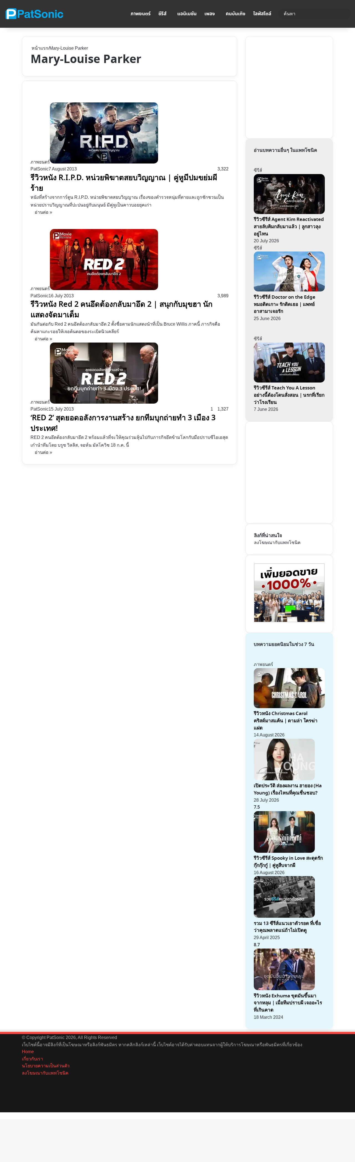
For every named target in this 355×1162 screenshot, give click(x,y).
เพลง (209, 13)
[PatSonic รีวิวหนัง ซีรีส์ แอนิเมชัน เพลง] (34, 13)
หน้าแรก (39, 48)
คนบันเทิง (235, 13)
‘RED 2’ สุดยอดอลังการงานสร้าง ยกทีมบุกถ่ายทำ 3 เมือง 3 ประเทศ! (123, 423)
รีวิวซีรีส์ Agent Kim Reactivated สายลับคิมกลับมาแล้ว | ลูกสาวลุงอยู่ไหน (289, 226)
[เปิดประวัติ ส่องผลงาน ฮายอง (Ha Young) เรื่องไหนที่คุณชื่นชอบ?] (284, 778)
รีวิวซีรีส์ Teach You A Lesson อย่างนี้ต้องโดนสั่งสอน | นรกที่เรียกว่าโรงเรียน (289, 395)
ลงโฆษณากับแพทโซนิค (277, 542)
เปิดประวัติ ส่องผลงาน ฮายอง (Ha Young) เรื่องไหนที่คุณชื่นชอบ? (288, 789)
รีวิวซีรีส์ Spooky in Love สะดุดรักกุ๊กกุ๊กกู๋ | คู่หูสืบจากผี (288, 862)
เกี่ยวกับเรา (32, 1059)
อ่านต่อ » (43, 212)
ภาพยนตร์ (141, 13)
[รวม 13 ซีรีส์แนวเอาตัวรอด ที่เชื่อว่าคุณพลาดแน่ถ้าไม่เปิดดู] (284, 916)
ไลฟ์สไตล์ (262, 13)
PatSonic (40, 169)
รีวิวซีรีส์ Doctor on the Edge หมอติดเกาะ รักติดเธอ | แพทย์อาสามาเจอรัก (284, 304)
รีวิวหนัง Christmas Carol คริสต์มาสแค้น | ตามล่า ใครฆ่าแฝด (286, 720)
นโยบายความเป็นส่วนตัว (46, 1065)
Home (28, 1051)
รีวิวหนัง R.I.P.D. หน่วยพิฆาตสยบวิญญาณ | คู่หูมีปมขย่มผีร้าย (124, 183)
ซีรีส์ (162, 13)
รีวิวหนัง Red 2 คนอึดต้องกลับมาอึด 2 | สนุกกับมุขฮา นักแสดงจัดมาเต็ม (121, 309)
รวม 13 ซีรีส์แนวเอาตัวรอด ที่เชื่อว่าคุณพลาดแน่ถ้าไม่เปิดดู (287, 927)
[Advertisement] (295, 86)
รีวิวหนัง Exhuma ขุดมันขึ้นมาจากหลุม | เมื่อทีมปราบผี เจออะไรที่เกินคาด (288, 1002)
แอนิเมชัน (187, 13)
